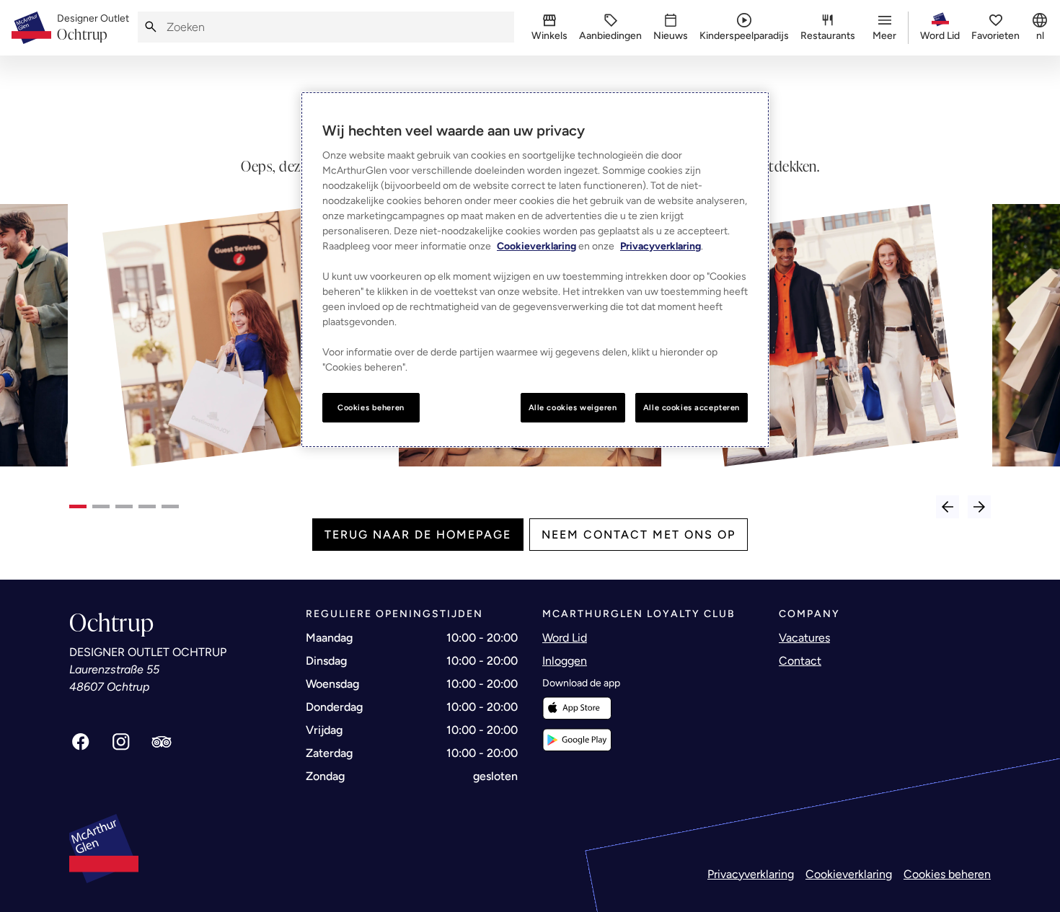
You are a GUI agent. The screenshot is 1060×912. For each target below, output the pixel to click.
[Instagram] (121, 741)
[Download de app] (576, 708)
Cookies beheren (947, 874)
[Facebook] (80, 741)
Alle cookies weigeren (573, 407)
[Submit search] (150, 27)
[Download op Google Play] (576, 740)
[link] (93, 28)
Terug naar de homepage (417, 534)
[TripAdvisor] (161, 741)
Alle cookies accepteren (691, 407)
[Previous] (947, 506)
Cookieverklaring (848, 874)
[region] (535, 270)
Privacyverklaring (750, 874)
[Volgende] (979, 506)
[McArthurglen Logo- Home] (31, 28)
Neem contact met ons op (639, 534)
